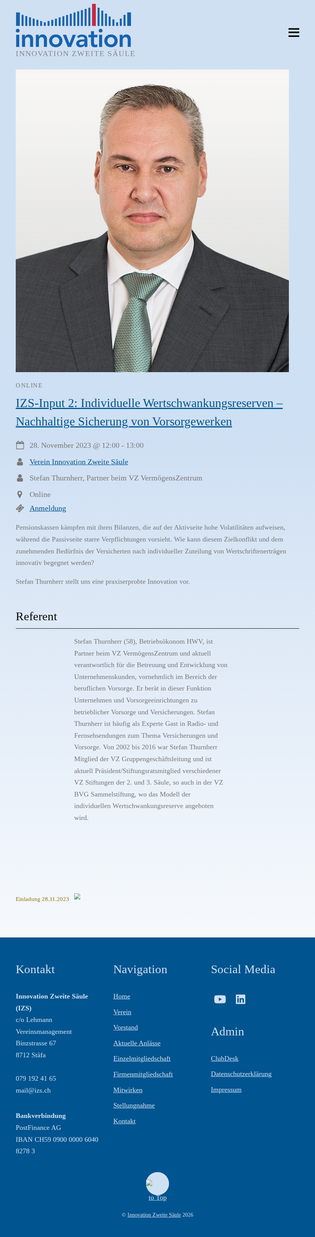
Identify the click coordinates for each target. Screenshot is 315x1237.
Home (121, 996)
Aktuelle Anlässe (137, 1043)
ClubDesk (225, 1058)
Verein (122, 1012)
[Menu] (293, 32)
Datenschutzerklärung (241, 1074)
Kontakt (124, 1121)
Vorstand (125, 1027)
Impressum (226, 1089)
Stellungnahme (134, 1105)
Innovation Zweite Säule (154, 1215)
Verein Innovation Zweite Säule (79, 461)
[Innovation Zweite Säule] (73, 43)
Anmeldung (48, 508)
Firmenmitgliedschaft (143, 1074)
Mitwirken (128, 1090)
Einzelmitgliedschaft (142, 1058)
